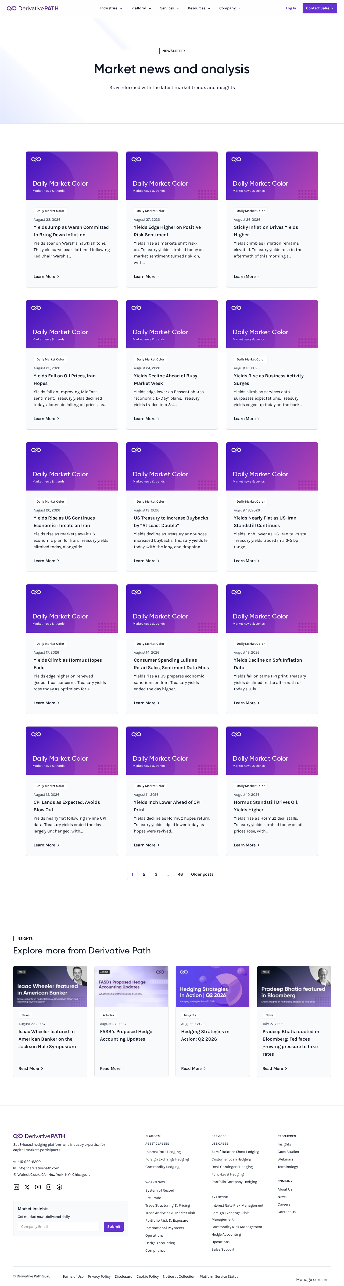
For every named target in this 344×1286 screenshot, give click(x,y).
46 (180, 874)
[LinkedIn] (16, 1187)
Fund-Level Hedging (228, 1174)
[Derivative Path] (32, 8)
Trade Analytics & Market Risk (170, 1213)
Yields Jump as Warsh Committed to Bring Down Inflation (71, 231)
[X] (27, 1187)
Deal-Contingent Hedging (232, 1167)
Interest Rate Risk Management (237, 1205)
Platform (138, 8)
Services (167, 8)
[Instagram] (48, 1187)
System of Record (160, 1190)
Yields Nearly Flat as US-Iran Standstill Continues (265, 521)
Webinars (285, 1159)
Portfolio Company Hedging (235, 1182)
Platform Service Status (219, 1276)
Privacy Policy (99, 1276)
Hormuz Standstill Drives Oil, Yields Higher (266, 806)
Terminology (288, 1167)
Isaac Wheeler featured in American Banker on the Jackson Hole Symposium (47, 1039)
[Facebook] (59, 1187)
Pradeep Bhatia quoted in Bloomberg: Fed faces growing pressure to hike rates (291, 1043)
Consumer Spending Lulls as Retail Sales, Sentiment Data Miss (171, 663)
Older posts (202, 874)
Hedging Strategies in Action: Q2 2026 (205, 1035)
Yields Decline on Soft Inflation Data (268, 663)
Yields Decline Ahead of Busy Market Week (165, 379)
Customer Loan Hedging (231, 1159)
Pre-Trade (153, 1198)
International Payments (164, 1228)
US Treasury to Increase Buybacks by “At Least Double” (171, 521)
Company (285, 1181)
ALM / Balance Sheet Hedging (235, 1151)
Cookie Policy (148, 1276)
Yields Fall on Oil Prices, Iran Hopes (65, 379)
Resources (196, 8)
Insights (284, 1144)
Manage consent (312, 1279)
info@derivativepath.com (38, 1168)
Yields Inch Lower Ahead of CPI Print (167, 806)
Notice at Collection (179, 1276)
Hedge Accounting (160, 1243)
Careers (284, 1204)
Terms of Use (73, 1276)
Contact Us (287, 1212)
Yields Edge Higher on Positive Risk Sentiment (167, 231)
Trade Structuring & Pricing (168, 1205)
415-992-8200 (29, 1161)
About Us (285, 1189)
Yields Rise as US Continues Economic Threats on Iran (64, 521)
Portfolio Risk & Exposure (166, 1220)
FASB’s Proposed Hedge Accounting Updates (126, 1035)
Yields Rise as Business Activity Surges (269, 379)
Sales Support (223, 1249)
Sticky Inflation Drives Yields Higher (266, 231)
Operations (154, 1235)
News (282, 1197)
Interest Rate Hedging (163, 1151)
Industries (108, 8)
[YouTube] (38, 1187)
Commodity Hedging (162, 1167)
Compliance (155, 1250)
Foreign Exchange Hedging (167, 1159)
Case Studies (288, 1151)
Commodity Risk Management (237, 1227)
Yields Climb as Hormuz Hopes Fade (68, 663)
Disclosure (123, 1276)
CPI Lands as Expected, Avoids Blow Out (67, 806)
